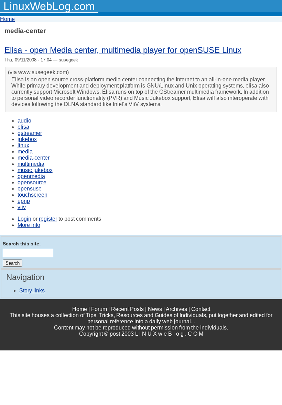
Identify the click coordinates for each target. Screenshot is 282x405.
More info (29, 225)
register (48, 219)
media (25, 151)
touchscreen (32, 195)
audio (24, 121)
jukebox (27, 139)
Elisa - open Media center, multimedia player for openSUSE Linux (122, 50)
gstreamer (30, 133)
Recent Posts (127, 309)
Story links (32, 290)
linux (23, 145)
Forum (99, 309)
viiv (22, 207)
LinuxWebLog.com (49, 6)
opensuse (30, 189)
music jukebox (35, 170)
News (155, 309)
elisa (23, 127)
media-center (34, 158)
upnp (24, 201)
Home (7, 19)
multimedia (31, 164)
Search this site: (22, 243)
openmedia (31, 176)
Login (24, 219)
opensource (32, 182)
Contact (200, 309)
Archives (176, 309)
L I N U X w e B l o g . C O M (169, 334)
